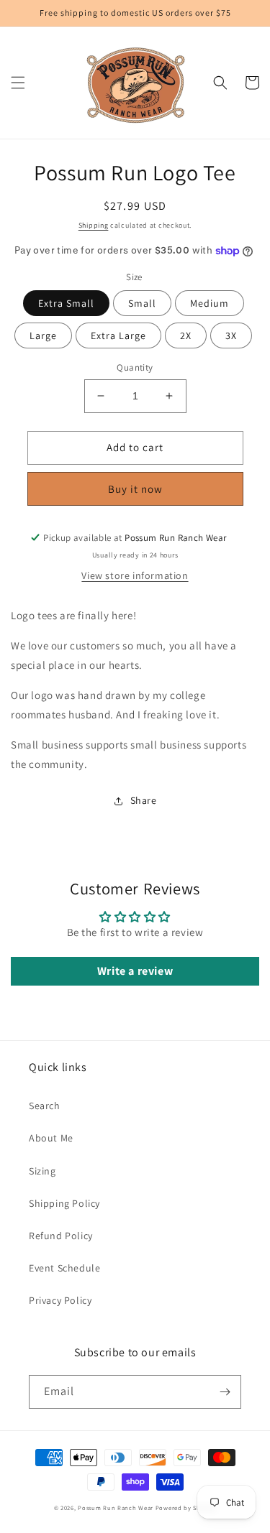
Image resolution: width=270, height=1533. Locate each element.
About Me (51, 1137)
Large (43, 335)
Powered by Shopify (186, 1507)
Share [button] (143, 800)
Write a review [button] (135, 970)
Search (44, 1105)
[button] (18, 82)
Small (142, 303)
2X (186, 335)
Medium (209, 303)
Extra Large (118, 335)
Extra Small (66, 303)
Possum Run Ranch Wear (115, 1507)
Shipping (93, 225)
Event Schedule (64, 1267)
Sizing (42, 1170)
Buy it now (135, 489)
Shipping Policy (64, 1203)
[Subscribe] (224, 1392)
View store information (134, 575)
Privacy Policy (60, 1300)
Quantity (135, 367)
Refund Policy (61, 1235)
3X (231, 335)
